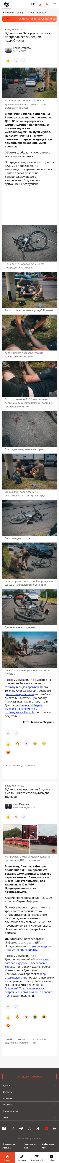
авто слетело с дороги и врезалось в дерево (27, 963)
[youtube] (46, 1128)
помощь (31, 766)
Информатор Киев (30, 1146)
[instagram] (12, 1128)
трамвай (8, 1039)
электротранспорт (39, 1039)
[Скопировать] (23, 61)
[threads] (55, 1128)
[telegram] (21, 1128)
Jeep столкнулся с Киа (19, 694)
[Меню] (55, 4)
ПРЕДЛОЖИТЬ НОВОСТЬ (29, 1076)
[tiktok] (38, 1128)
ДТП (6, 766)
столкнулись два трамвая (22, 687)
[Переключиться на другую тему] (40, 4)
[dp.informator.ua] (6, 4)
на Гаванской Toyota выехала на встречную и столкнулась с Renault (24, 708)
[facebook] (4, 1128)
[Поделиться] (16, 61)
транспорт (21, 1039)
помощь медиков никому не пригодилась (28, 947)
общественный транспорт (16, 1043)
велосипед (18, 766)
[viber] (29, 1128)
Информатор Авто (48, 1146)
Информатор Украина (8, 1146)
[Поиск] (47, 4)
